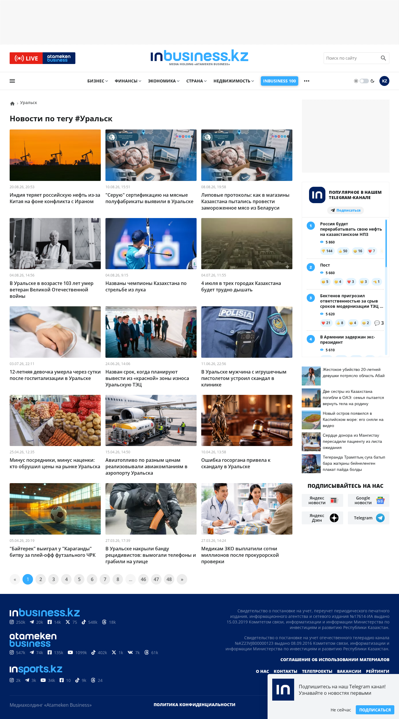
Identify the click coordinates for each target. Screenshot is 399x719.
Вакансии (349, 671)
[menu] (12, 81)
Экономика (162, 81)
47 (156, 579)
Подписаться (375, 710)
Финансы (126, 81)
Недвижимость (232, 81)
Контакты (285, 671)
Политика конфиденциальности (194, 704)
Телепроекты (317, 671)
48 (169, 579)
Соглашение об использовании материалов (334, 659)
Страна (194, 81)
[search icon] (383, 58)
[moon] (372, 81)
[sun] (356, 81)
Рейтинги (377, 671)
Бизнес (95, 81)
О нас (262, 671)
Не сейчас (341, 710)
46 (143, 579)
